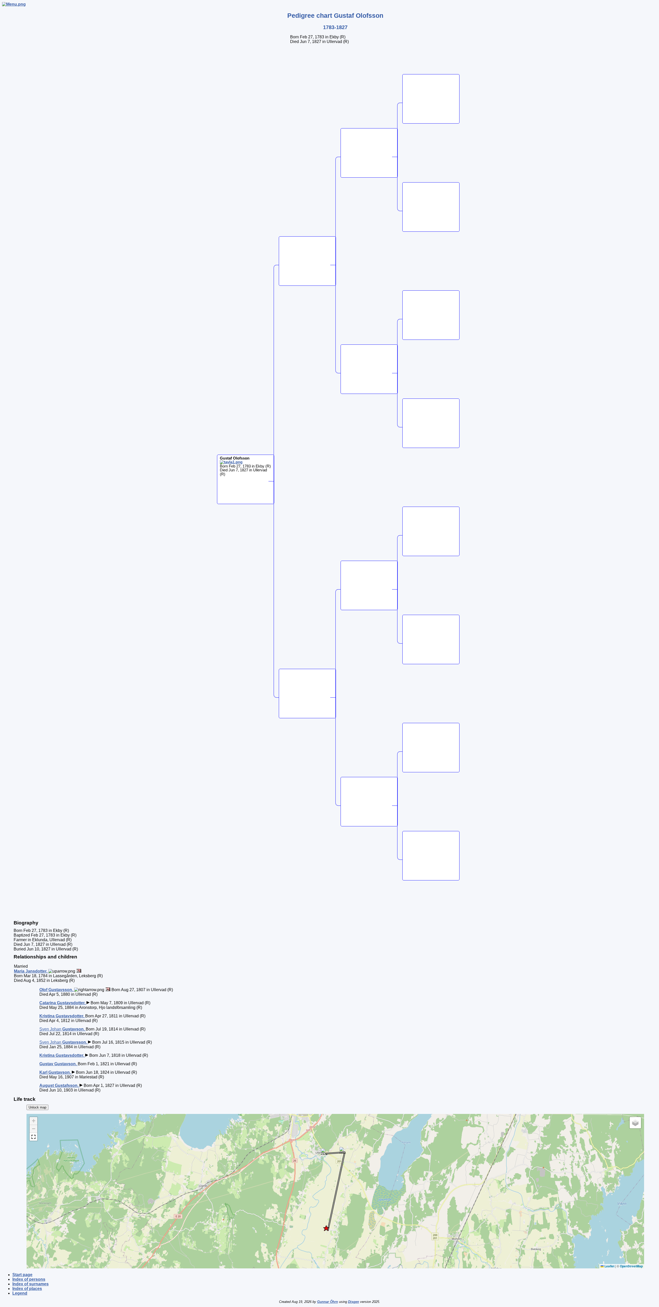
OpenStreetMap (631, 1266)
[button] (326, 1228)
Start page (22, 1275)
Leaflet (609, 1266)
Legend (19, 1293)
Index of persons (28, 1279)
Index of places (27, 1288)
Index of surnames (30, 1284)
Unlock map (37, 1107)
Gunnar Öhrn (327, 1302)
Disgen (353, 1302)
